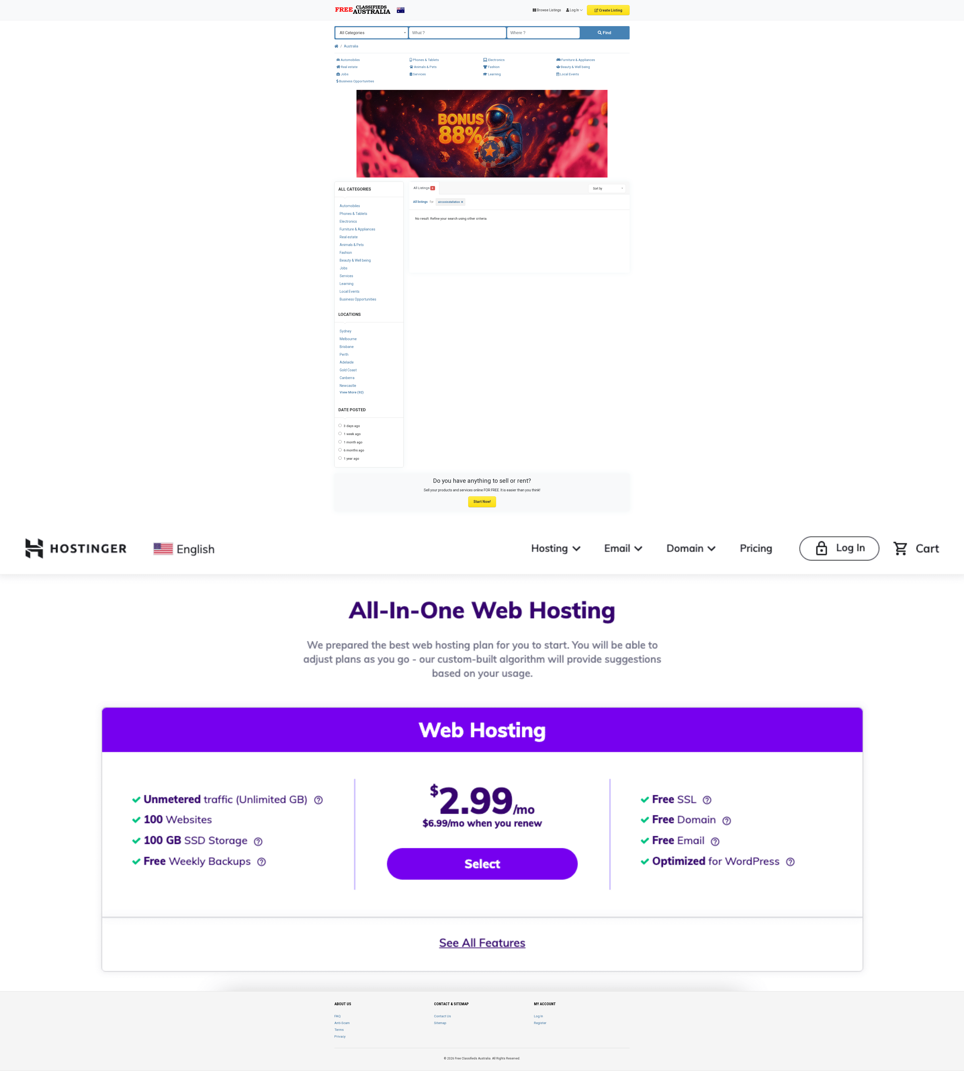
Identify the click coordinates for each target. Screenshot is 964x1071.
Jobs (344, 74)
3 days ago (352, 426)
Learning (494, 74)
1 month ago (353, 442)
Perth (344, 354)
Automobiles (350, 60)
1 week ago (352, 434)
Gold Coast (348, 370)
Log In (538, 1016)
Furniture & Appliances (578, 60)
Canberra (347, 378)
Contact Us (442, 1016)
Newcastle (348, 386)
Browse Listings (548, 10)
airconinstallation (449, 202)
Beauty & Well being (575, 67)
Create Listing (610, 10)
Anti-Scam (342, 1023)
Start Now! (482, 502)
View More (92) (352, 392)
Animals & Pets (425, 67)
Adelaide (347, 362)
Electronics (496, 60)
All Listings (423, 188)
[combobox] (371, 32)
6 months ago (354, 450)
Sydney (345, 331)
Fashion (493, 67)
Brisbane (347, 347)
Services (419, 74)
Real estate (348, 67)
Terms (339, 1030)
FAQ (337, 1016)
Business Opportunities (356, 81)
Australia (351, 46)
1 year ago (351, 458)
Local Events (569, 74)
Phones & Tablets (425, 60)
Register (540, 1023)
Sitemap (440, 1023)
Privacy (339, 1036)
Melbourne (348, 339)
